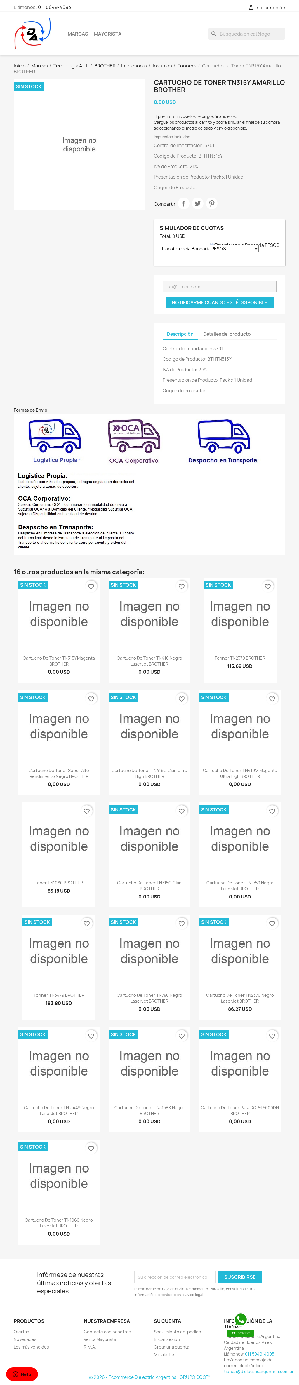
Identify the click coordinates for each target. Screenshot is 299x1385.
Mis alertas (164, 1354)
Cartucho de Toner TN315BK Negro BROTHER (149, 1110)
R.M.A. (90, 1347)
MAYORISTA (107, 34)
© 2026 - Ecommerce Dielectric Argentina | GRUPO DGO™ (149, 1377)
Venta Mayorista (100, 1339)
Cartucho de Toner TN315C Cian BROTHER (149, 885)
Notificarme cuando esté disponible (219, 302)
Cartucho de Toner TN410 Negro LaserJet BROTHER (149, 661)
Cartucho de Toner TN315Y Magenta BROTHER (59, 661)
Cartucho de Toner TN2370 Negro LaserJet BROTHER (240, 998)
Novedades (25, 1339)
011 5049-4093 (54, 7)
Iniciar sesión (167, 1339)
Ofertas (21, 1332)
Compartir (184, 203)
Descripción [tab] (180, 334)
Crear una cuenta (171, 1347)
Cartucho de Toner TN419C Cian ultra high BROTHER (149, 773)
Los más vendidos (31, 1347)
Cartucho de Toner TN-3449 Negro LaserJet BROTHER (59, 1110)
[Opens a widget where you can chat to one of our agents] (22, 1374)
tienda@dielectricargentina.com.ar (259, 1371)
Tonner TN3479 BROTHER (59, 995)
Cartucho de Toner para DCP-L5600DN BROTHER (240, 1110)
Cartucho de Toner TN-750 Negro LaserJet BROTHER (240, 885)
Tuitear (198, 203)
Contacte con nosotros (107, 1332)
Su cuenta (167, 1321)
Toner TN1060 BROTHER (59, 883)
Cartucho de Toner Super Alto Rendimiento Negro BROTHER (59, 773)
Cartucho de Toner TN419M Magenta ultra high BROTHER (240, 773)
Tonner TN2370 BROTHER (240, 658)
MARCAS (78, 34)
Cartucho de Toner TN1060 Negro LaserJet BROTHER (59, 1223)
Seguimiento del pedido (177, 1332)
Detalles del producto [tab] (227, 334)
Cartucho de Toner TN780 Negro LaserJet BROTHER (149, 998)
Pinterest (212, 203)
